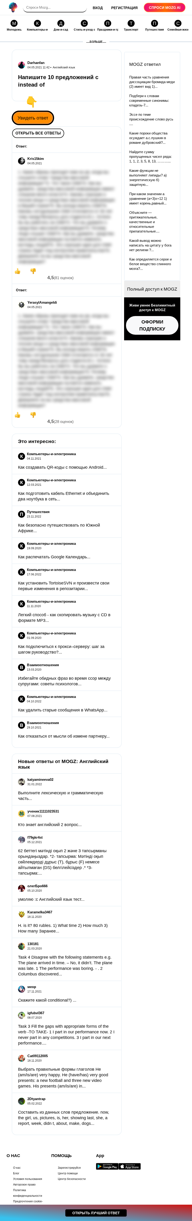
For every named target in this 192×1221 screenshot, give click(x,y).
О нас (17, 1167)
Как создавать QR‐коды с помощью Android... (62, 467)
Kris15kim (35, 159)
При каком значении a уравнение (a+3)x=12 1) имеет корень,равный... (148, 198)
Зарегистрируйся (69, 1167)
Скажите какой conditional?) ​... (47, 1000)
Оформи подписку (152, 325)
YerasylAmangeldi (42, 302)
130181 (33, 944)
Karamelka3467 (39, 912)
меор (31, 987)
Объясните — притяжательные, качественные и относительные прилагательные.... (144, 222)
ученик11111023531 (43, 811)
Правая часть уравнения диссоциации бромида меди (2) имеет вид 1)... (152, 81)
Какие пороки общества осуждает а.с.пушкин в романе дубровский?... (148, 137)
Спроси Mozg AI (164, 8)
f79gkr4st (35, 837)
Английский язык (64, 67)
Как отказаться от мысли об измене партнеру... (64, 736)
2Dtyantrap (36, 1099)
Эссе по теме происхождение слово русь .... (151, 119)
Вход (98, 8)
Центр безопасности (72, 1179)
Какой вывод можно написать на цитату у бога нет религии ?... (150, 245)
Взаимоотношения (43, 665)
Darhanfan (35, 63)
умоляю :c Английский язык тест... (51, 899)
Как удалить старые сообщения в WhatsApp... (62, 710)
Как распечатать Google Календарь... (54, 557)
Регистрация (124, 8)
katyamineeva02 (40, 779)
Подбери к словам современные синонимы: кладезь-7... (149, 100)
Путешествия (38, 512)
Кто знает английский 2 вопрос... (50, 824)
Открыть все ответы (38, 133)
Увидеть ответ (33, 117)
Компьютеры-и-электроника (51, 454)
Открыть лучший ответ (96, 1213)
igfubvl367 (35, 1013)
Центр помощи (68, 1173)
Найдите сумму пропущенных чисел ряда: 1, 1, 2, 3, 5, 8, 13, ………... (150, 156)
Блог (16, 1173)
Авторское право (24, 1184)
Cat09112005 (37, 1056)
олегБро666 (37, 886)
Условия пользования (27, 1179)
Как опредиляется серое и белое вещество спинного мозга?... (150, 264)
